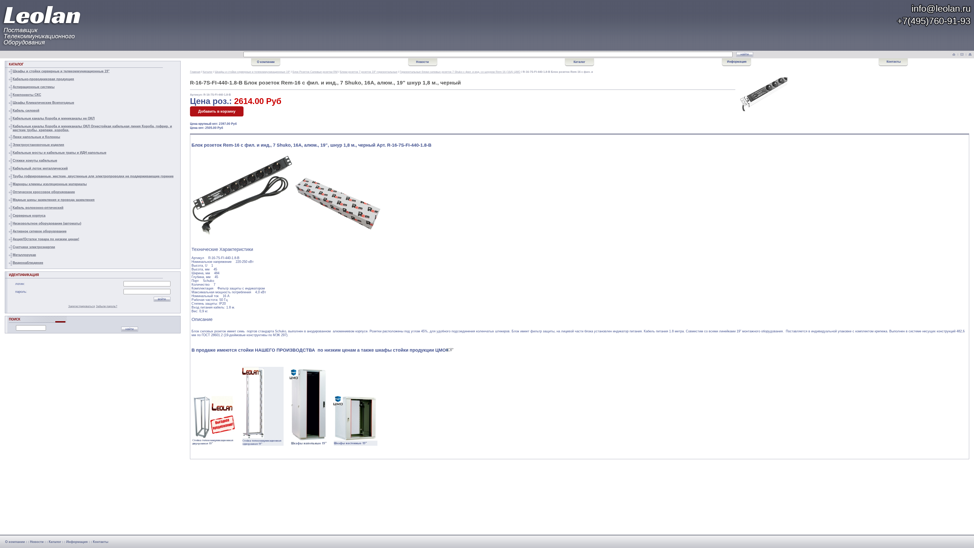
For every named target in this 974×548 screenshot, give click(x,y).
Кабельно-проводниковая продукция (43, 79)
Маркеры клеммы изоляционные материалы (50, 184)
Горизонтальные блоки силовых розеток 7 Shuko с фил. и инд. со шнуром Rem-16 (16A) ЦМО (460, 71)
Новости (37, 542)
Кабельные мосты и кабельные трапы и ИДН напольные (59, 153)
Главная (195, 71)
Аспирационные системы (34, 87)
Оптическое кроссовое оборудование (44, 192)
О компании (15, 542)
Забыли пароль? (106, 306)
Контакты (100, 542)
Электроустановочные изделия (38, 145)
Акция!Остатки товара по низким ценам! (46, 239)
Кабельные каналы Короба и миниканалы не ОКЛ (54, 118)
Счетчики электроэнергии (34, 247)
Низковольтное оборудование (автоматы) (47, 223)
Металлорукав (24, 255)
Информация (77, 542)
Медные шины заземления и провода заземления (54, 200)
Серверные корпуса (29, 215)
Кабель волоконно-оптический (38, 208)
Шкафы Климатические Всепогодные (43, 103)
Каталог (208, 71)
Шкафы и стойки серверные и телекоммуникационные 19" (61, 71)
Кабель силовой (26, 110)
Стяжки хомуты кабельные (35, 160)
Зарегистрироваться (81, 306)
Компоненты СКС (27, 95)
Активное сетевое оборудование (39, 231)
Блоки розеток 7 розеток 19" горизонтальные (368, 71)
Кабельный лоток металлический (40, 168)
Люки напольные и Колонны (36, 137)
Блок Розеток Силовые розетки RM (315, 71)
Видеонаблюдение (28, 263)
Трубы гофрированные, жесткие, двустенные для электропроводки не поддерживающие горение (93, 176)
